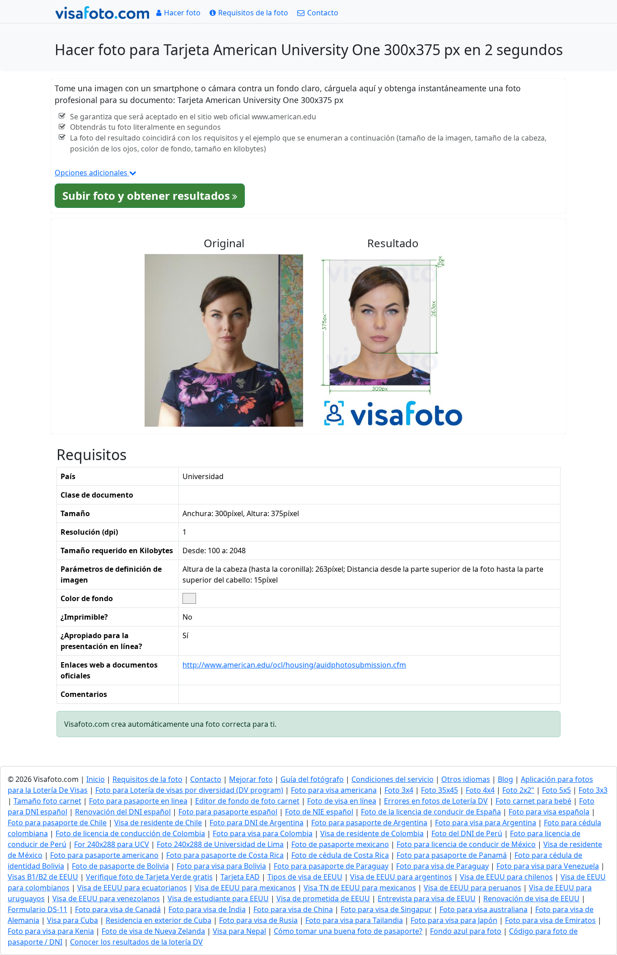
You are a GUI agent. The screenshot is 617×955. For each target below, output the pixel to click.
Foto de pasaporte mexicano (340, 844)
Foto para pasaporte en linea (138, 801)
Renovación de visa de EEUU (531, 898)
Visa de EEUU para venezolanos (106, 898)
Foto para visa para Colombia (263, 833)
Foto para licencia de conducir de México (466, 844)
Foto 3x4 (398, 790)
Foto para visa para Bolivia (221, 866)
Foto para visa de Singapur (386, 909)
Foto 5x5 (556, 790)
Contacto (205, 779)
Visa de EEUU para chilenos (506, 877)
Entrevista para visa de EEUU (427, 898)
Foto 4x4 (480, 790)
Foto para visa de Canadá (118, 909)
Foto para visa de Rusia (258, 920)
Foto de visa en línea (341, 801)
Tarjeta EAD (240, 877)
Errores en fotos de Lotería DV (436, 801)
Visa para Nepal (239, 931)
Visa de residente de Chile (158, 823)
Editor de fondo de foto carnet (247, 801)
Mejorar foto (251, 779)
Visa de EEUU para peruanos (472, 888)
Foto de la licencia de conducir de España (431, 812)
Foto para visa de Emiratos (550, 920)
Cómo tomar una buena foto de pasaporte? (348, 931)
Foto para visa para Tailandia (354, 920)
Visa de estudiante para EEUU (218, 898)
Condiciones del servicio (392, 779)
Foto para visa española (549, 812)
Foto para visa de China (293, 909)
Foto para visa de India (207, 909)
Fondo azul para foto (465, 931)
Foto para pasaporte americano (104, 855)
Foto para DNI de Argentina (257, 823)
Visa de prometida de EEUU (323, 898)
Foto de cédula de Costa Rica (340, 855)
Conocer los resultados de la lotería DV (136, 942)
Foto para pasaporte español (227, 812)
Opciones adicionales (92, 173)
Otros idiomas (465, 779)
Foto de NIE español (319, 812)
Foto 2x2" (518, 790)
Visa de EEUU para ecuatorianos (132, 888)
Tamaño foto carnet (47, 801)
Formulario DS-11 (37, 909)
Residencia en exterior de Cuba (158, 920)
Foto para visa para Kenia (51, 931)
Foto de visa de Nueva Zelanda (153, 931)
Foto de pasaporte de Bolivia (120, 866)
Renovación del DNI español (123, 812)
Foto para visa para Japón (454, 920)
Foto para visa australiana (483, 909)
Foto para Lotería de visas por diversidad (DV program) (189, 790)
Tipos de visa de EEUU (304, 877)
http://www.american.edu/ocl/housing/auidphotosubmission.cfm (294, 665)
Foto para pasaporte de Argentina (369, 823)
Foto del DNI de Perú (466, 833)
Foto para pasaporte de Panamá (452, 855)
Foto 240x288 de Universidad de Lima (220, 844)
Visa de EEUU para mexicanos (245, 888)
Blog (505, 779)
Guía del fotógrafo (312, 779)
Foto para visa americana (334, 790)
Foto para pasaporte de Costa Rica (225, 855)
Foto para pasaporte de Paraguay (331, 866)
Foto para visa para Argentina (485, 823)
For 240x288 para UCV (111, 844)
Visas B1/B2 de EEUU (43, 877)
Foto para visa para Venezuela (547, 866)
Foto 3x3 (593, 790)
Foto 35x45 (439, 790)
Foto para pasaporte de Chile (57, 823)
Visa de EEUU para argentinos (401, 877)
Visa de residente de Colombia (372, 833)
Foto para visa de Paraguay (442, 866)
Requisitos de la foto (147, 779)
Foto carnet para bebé (533, 801)
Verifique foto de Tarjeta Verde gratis (149, 877)
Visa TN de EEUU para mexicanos (360, 888)
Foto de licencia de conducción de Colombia (130, 833)
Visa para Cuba (72, 920)
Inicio (95, 779)
